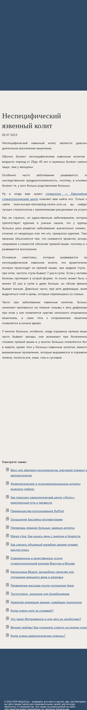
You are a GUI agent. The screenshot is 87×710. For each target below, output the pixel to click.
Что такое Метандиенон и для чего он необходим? (46, 619)
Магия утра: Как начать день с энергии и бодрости (45, 536)
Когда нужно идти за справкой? (32, 610)
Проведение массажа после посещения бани (42, 585)
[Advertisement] (43, 45)
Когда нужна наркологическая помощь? (38, 635)
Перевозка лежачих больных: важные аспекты (43, 527)
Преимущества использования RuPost (37, 511)
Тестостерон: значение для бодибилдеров (40, 594)
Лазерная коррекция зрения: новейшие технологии (46, 602)
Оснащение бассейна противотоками (37, 519)
